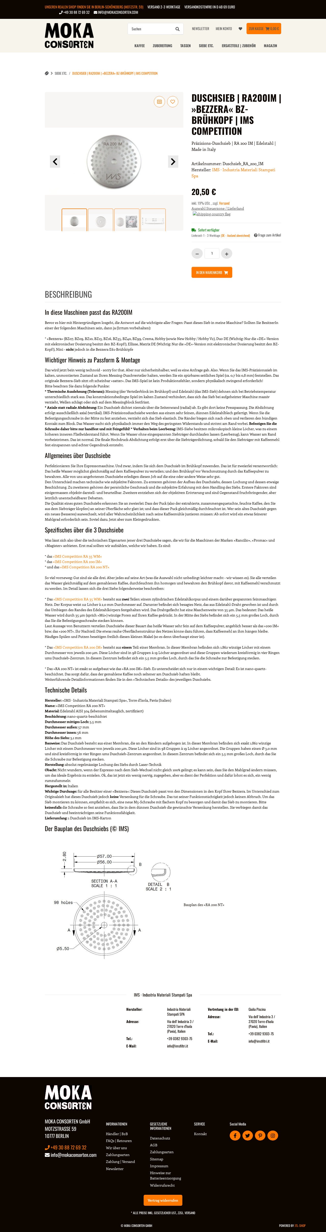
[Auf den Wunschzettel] (172, 101)
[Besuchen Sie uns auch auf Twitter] (247, 1136)
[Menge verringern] (197, 253)
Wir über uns (116, 1147)
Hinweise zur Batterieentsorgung (165, 1175)
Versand (224, 203)
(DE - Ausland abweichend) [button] (235, 235)
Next (173, 161)
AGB (153, 1145)
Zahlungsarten (118, 1154)
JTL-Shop (300, 1225)
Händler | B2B (117, 1133)
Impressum (159, 1165)
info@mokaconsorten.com (117, 12)
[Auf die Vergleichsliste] (159, 101)
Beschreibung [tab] (68, 294)
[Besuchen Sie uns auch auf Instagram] (272, 1136)
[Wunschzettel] (240, 28)
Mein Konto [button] (224, 28)
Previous (55, 161)
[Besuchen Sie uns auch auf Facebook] (235, 1136)
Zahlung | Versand (120, 1161)
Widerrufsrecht (162, 1185)
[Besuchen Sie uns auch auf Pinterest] (260, 1136)
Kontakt (200, 1133)
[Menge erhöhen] (226, 253)
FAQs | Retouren (119, 1140)
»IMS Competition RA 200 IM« (77, 561)
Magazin (270, 45)
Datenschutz (160, 1138)
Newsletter (200, 28)
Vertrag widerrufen (163, 1200)
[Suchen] (177, 28)
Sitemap (156, 1159)
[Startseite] (47, 73)
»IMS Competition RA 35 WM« (77, 556)
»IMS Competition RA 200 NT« (84, 567)
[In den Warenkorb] (49, 89)
